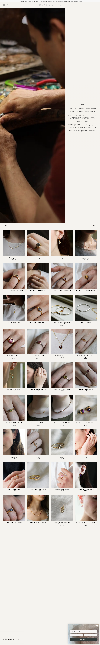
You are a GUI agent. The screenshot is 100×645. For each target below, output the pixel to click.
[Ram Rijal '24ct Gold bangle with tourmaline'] (62, 308)
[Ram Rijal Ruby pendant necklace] (38, 508)
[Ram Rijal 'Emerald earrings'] (14, 375)
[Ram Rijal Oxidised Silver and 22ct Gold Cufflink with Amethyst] (86, 408)
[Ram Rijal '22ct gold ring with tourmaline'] (14, 342)
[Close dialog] (97, 626)
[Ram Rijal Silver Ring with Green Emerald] (14, 408)
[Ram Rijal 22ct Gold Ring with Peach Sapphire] (86, 342)
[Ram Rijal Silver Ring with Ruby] (86, 375)
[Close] (22, 633)
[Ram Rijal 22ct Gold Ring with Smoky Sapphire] (62, 442)
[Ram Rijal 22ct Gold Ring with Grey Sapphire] (38, 442)
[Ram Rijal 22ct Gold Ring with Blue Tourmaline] (14, 508)
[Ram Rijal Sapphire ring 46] (86, 442)
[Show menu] (4, 5)
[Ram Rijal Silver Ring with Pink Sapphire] (38, 342)
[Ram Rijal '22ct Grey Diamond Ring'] (38, 243)
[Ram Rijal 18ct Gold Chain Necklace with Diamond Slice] (38, 408)
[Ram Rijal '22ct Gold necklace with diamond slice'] (14, 243)
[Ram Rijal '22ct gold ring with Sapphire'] (14, 276)
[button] (7, 5)
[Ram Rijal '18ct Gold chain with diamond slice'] (86, 243)
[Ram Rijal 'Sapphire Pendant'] (62, 342)
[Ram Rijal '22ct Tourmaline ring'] (38, 276)
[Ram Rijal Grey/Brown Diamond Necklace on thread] (62, 408)
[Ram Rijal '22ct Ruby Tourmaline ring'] (62, 276)
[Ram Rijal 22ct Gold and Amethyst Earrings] (86, 475)
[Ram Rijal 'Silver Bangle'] (86, 308)
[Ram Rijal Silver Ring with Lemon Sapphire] (62, 375)
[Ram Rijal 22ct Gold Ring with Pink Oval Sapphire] (38, 475)
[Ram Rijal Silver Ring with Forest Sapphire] (38, 375)
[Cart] (95, 5)
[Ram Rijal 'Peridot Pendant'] (14, 308)
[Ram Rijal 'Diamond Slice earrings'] (62, 243)
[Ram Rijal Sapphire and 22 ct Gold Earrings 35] (14, 442)
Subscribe (83, 639)
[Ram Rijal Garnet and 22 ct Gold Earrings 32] (86, 508)
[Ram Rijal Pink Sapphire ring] (62, 475)
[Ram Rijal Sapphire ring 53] (14, 475)
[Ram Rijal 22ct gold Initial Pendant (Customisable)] (62, 508)
